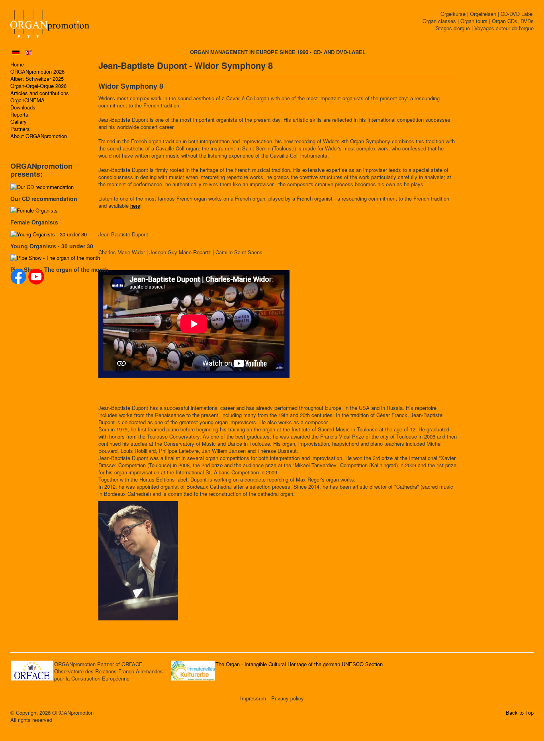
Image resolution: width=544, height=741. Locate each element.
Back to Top (520, 712)
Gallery (18, 121)
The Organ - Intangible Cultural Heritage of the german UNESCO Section (299, 664)
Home (17, 64)
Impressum (253, 698)
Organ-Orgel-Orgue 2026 (38, 86)
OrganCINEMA (27, 100)
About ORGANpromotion (38, 136)
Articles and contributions (39, 93)
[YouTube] (36, 277)
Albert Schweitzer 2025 (37, 78)
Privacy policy (287, 698)
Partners (20, 129)
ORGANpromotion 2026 (37, 71)
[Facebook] (18, 277)
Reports (19, 114)
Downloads (22, 107)
